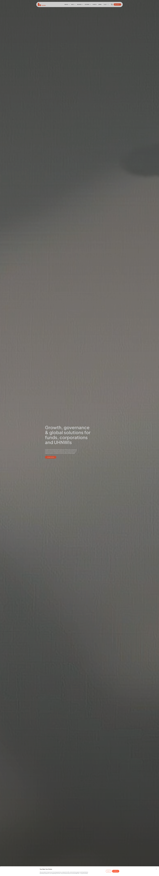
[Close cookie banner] (156, 869)
